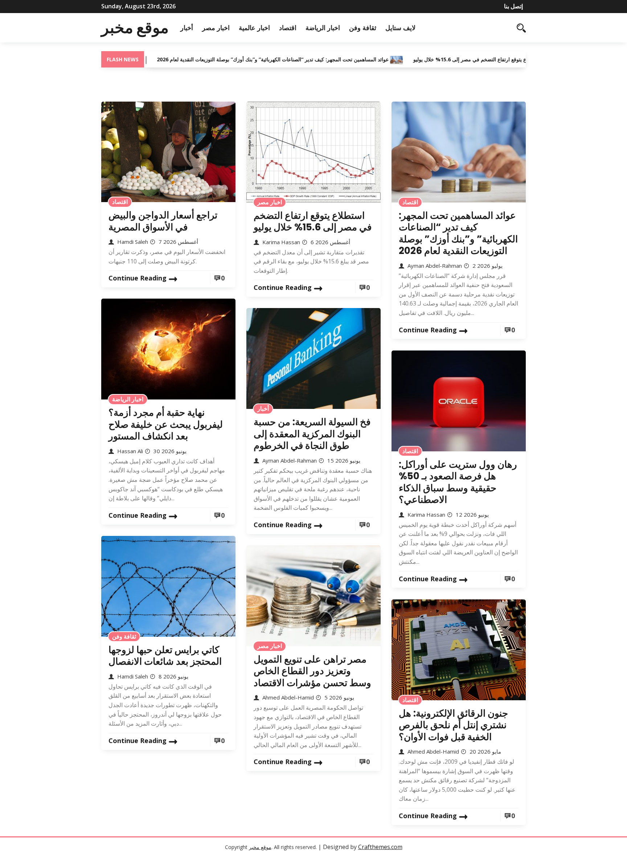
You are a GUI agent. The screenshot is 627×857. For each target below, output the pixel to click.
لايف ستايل (400, 27)
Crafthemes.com (380, 847)
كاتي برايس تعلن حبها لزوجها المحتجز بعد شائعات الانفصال (165, 655)
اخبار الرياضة (323, 27)
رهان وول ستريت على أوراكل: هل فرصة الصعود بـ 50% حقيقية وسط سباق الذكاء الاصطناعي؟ (458, 482)
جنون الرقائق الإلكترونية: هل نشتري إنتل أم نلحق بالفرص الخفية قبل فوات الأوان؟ (453, 725)
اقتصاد (287, 27)
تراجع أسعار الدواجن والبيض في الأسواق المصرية (162, 221)
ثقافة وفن (362, 27)
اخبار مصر (216, 27)
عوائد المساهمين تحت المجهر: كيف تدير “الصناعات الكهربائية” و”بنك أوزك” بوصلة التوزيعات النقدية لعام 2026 (244, 59)
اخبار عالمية (254, 27)
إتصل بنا (513, 6)
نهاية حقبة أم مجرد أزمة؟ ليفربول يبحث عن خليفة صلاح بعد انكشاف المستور (165, 424)
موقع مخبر (135, 27)
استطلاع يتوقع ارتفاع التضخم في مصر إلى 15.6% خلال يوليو (448, 59)
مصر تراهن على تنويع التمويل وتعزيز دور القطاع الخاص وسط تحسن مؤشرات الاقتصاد (312, 671)
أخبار (186, 27)
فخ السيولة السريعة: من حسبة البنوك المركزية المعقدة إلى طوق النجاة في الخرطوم (312, 433)
